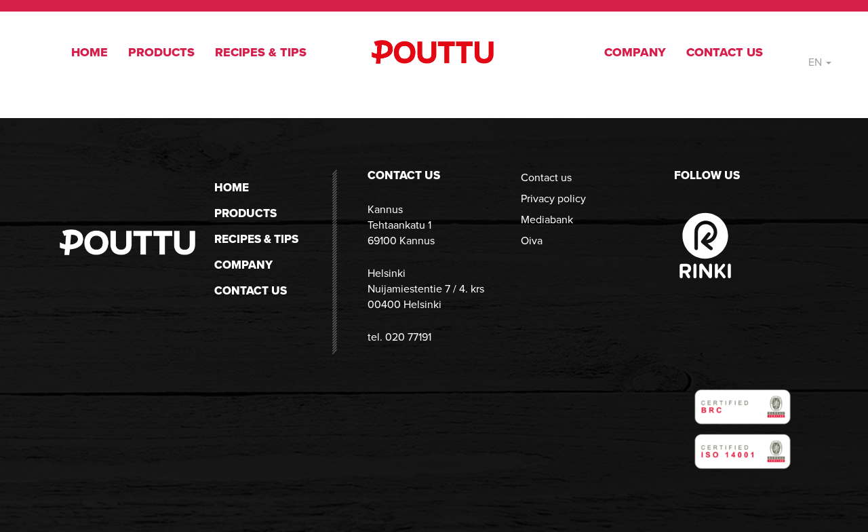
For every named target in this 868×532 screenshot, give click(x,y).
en (816, 62)
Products (161, 52)
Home (89, 52)
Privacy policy (553, 198)
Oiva (531, 240)
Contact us (724, 52)
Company (635, 52)
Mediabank (547, 219)
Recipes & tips (261, 52)
